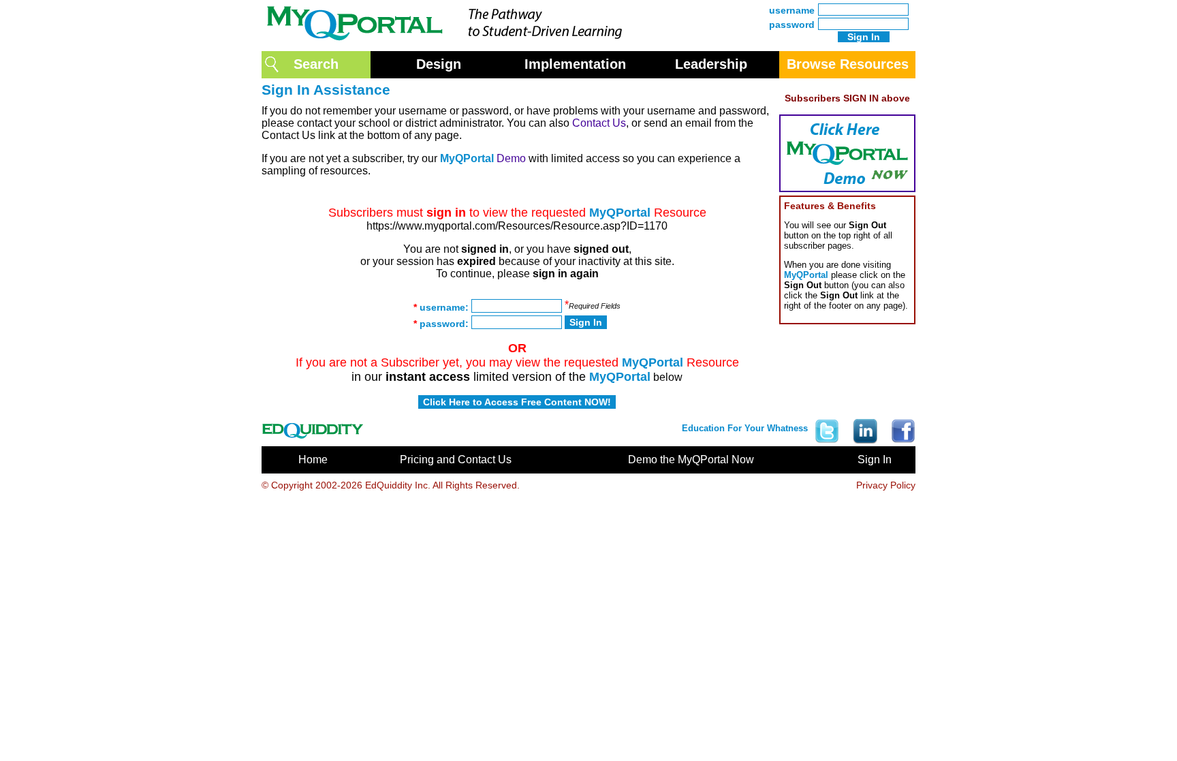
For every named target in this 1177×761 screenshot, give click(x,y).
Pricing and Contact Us (456, 459)
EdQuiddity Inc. (397, 485)
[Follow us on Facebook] (899, 427)
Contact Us (599, 123)
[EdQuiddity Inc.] (313, 427)
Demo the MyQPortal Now (691, 459)
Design (438, 64)
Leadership (711, 64)
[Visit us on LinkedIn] (865, 427)
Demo (511, 158)
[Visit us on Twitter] (827, 427)
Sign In (875, 459)
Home (313, 459)
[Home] (449, 43)
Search (316, 64)
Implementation (575, 64)
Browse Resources (848, 64)
